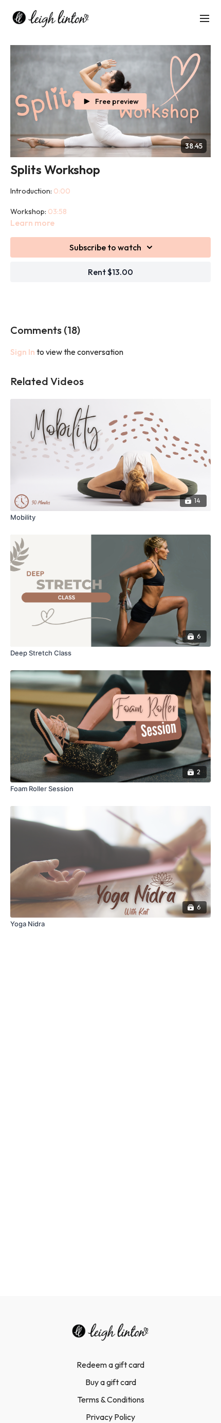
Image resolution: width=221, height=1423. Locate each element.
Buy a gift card (110, 1382)
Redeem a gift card (110, 1365)
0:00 (61, 191)
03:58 (57, 211)
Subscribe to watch (105, 247)
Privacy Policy (110, 1417)
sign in (22, 352)
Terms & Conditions (110, 1399)
